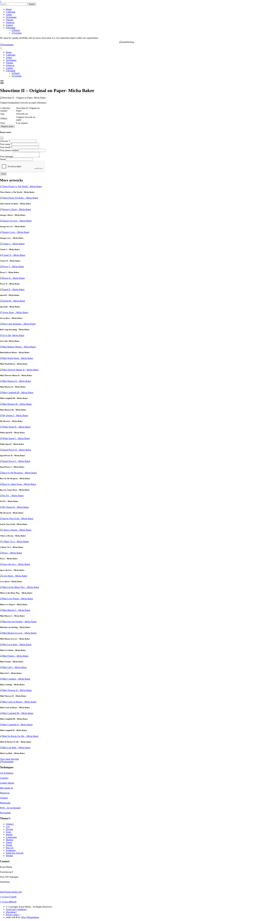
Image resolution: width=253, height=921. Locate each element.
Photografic (5, 803)
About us (10, 22)
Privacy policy (12, 914)
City (8, 826)
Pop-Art (9, 847)
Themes (9, 20)
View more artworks (9, 759)
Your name (6, 144)
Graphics (4, 778)
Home (9, 9)
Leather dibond (7, 783)
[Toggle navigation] (1, 48)
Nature (9, 842)
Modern (9, 840)
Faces (8, 832)
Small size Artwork (15, 853)
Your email (6, 147)
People (9, 845)
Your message (6, 156)
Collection (10, 12)
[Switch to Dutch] (16, 30)
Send (3, 174)
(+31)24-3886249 (8, 902)
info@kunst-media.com (11, 892)
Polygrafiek (5, 813)
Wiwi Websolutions (30, 917)
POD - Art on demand (10, 808)
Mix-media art (6, 788)
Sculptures (11, 850)
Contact (9, 25)
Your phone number (9, 150)
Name (3, 159)
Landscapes (11, 837)
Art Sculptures (6, 773)
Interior (9, 834)
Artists (9, 14)
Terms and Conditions (16, 909)
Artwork (5, 141)
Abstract (10, 824)
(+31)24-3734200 (8, 897)
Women (9, 855)
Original (4, 798)
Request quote (7, 126)
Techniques (11, 17)
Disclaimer (11, 912)
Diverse (9, 829)
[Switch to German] (17, 33)
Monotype (5, 793)
